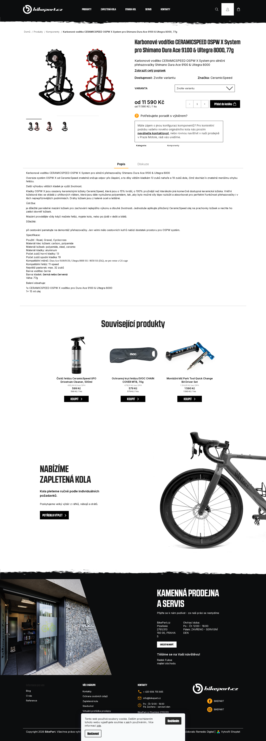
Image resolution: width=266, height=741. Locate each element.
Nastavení (93, 734)
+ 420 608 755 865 (153, 691)
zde (99, 725)
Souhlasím (173, 721)
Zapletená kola (90, 701)
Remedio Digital (205, 731)
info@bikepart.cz (152, 698)
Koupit (74, 399)
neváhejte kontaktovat (153, 133)
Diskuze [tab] (143, 164)
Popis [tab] (121, 164)
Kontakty (87, 691)
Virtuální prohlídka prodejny (97, 711)
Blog (28, 690)
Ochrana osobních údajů (95, 696)
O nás (29, 695)
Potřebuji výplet (52, 515)
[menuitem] (87, 9)
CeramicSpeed (221, 78)
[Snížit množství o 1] (189, 104)
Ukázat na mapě (166, 644)
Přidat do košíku (223, 104)
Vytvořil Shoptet (230, 731)
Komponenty (173, 145)
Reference (31, 700)
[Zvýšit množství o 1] (204, 104)
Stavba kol (88, 706)
